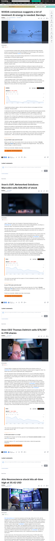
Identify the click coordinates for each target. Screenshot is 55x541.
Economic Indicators (31, 4)
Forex (17, 4)
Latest (3, 4)
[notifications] (50, 1)
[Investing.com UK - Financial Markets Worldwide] (6, 1)
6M (12, 414)
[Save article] (41, 18)
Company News (52, 4)
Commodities (21, 4)
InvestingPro (36, 236)
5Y (15, 414)
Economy (36, 4)
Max (17, 414)
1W (8, 414)
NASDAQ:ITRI (8, 224)
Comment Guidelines (5, 173)
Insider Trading (46, 4)
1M (10, 414)
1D (6, 414)
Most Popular (8, 4)
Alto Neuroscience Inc (9, 518)
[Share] (38, 18)
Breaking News (13, 4)
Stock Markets (25, 4)
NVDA (19, 53)
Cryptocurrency (41, 4)
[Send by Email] (21, 157)
